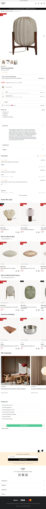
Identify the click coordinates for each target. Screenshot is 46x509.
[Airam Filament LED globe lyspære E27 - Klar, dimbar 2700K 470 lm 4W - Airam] (3, 92)
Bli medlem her (41, 78)
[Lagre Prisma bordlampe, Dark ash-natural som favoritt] (44, 425)
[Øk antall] (5, 425)
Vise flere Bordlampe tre (7, 407)
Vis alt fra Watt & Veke (5, 238)
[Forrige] (2, 36)
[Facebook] (19, 474)
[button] (4, 72)
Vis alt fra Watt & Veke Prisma (7, 277)
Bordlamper (11, 11)
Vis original (11, 176)
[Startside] (3, 3)
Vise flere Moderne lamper (7, 418)
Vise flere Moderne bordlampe (8, 412)
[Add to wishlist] (16, 232)
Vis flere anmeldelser (23, 195)
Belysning (2, 11)
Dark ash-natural (5, 428)
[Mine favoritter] (38, 3)
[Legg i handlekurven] (18, 232)
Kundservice (4, 480)
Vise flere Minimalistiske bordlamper (9, 414)
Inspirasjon (3, 489)
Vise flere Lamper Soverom (7, 405)
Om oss (3, 494)
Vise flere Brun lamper (6, 416)
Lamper (6, 11)
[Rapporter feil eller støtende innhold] (44, 167)
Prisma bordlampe (17, 11)
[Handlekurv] (41, 3)
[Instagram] (23, 474)
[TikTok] (26, 474)
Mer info (42, 105)
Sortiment (3, 485)
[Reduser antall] (2, 425)
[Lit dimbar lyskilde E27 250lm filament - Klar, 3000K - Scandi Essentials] (3, 96)
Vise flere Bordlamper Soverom (8, 409)
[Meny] (44, 3)
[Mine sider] (35, 3)
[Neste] (44, 36)
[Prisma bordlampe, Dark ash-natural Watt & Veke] (23, 36)
